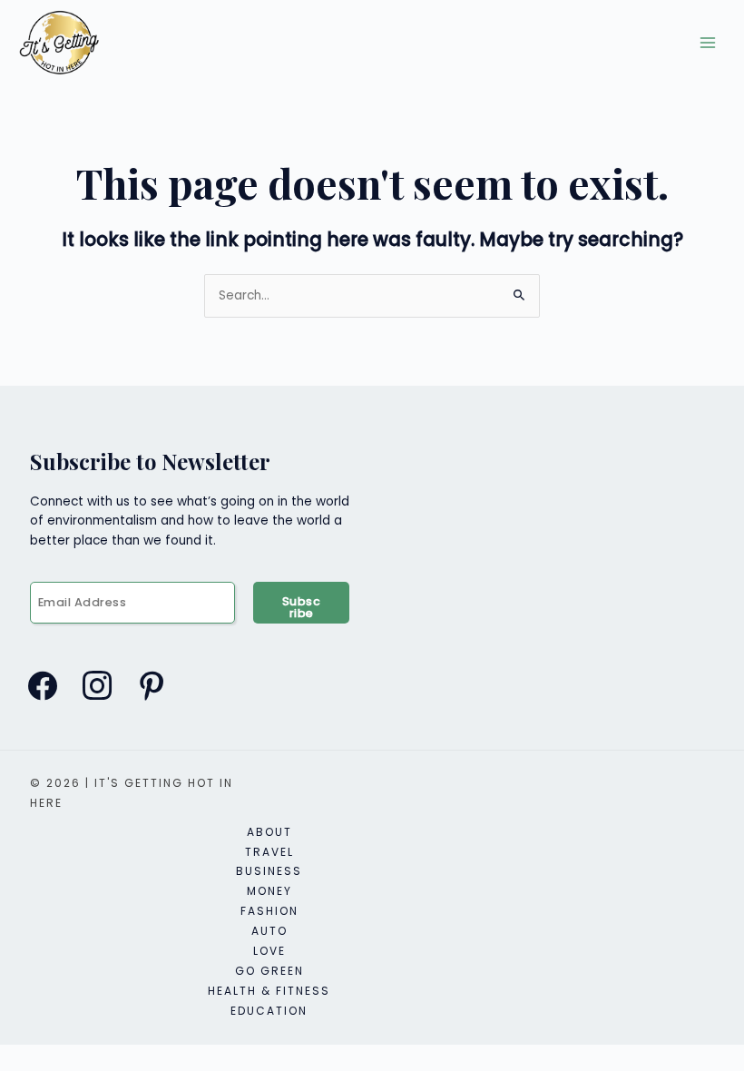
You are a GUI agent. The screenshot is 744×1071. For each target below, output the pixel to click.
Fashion (269, 911)
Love (269, 950)
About (269, 832)
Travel (269, 852)
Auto (269, 930)
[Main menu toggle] (708, 43)
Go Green (269, 970)
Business (269, 871)
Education (269, 1010)
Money (269, 891)
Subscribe (301, 607)
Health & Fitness (269, 990)
